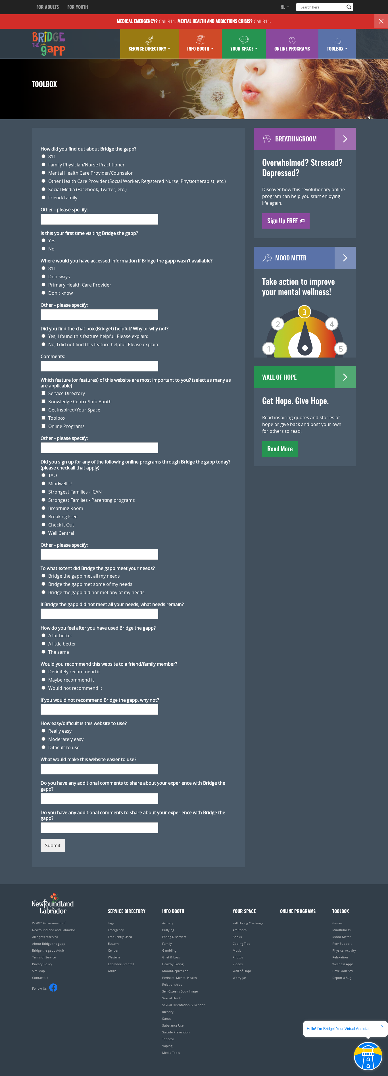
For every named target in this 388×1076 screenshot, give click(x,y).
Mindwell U (60, 483)
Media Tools (171, 1052)
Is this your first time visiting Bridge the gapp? (89, 233)
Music (237, 950)
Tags (111, 923)
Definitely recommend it (74, 671)
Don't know (60, 293)
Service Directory (148, 49)
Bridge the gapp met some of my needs (90, 584)
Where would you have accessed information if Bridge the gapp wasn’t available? (126, 261)
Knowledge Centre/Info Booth (80, 401)
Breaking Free (63, 516)
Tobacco (168, 1039)
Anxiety (167, 923)
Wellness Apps (342, 964)
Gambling (169, 950)
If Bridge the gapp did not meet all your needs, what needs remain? (112, 604)
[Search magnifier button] (349, 7)
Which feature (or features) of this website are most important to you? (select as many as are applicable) (136, 383)
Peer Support (342, 943)
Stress (166, 1018)
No (51, 249)
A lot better (60, 635)
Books (237, 937)
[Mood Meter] (304, 323)
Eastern (113, 943)
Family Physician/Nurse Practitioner (86, 165)
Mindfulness (341, 930)
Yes (51, 240)
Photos (238, 957)
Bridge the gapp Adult (48, 950)
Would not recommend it (75, 688)
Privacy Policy (42, 964)
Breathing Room (65, 508)
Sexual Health (172, 998)
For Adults (47, 7)
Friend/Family (62, 198)
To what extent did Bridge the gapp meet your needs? (98, 568)
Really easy (60, 731)
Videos (238, 964)
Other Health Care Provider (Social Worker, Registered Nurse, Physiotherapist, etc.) (137, 181)
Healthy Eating (172, 964)
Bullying (168, 930)
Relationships (172, 984)
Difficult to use (64, 747)
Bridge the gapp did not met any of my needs (96, 592)
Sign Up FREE (282, 221)
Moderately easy (66, 739)
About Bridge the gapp (48, 943)
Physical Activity (344, 950)
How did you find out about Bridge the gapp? (88, 149)
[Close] (381, 21)
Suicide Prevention (176, 1032)
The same (58, 652)
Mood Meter (341, 937)
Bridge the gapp (48, 44)
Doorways (59, 276)
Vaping (167, 1046)
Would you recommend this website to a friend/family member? (109, 664)
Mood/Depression (175, 971)
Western (114, 957)
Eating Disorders (174, 937)
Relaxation (340, 957)
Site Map (38, 971)
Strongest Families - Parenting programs (91, 500)
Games (337, 923)
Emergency (116, 930)
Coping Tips (241, 943)
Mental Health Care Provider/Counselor (90, 173)
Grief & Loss (171, 957)
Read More (280, 449)
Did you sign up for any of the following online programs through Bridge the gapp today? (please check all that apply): (135, 465)
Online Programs (292, 49)
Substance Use (172, 1025)
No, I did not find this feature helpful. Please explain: (103, 344)
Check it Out (61, 525)
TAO (52, 475)
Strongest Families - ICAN (75, 492)
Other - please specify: (64, 210)
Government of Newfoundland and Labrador (53, 903)
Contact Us (40, 977)
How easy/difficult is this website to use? (84, 723)
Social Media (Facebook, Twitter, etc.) (87, 189)
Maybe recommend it (71, 680)
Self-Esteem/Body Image (180, 991)
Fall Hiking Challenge (248, 923)
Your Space (242, 49)
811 (52, 156)
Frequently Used (120, 937)
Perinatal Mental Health (179, 977)
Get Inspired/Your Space (74, 410)
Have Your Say (342, 971)
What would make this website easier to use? (88, 759)
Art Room (240, 930)
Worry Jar (239, 977)
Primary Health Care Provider (79, 285)
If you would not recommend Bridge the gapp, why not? (100, 700)
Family (167, 943)
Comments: (53, 357)
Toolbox (336, 49)
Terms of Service (44, 957)
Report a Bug (341, 977)
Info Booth (198, 49)
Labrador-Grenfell (121, 964)
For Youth (77, 7)
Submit (53, 845)
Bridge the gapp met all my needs (84, 576)
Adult (112, 971)
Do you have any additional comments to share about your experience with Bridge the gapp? (133, 786)
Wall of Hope (242, 971)
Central (113, 950)
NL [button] (283, 7)
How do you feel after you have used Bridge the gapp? (98, 628)
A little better (62, 644)
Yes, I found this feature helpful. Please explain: (98, 336)
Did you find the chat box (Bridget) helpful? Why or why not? (104, 329)
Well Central (61, 533)
